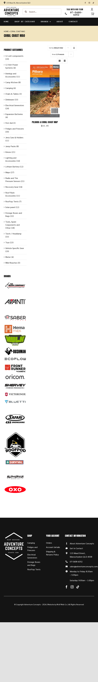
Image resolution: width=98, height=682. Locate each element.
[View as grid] (59, 60)
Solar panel (10, 207)
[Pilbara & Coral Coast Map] (45, 66)
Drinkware (9, 99)
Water (8, 257)
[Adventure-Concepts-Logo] (11, 8)
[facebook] (85, 3)
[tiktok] (93, 3)
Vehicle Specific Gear (14, 248)
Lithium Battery (12, 166)
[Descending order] (74, 47)
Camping (9, 88)
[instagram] (89, 3)
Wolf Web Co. (62, 604)
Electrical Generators (14, 105)
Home (6, 31)
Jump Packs (10, 146)
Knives (8, 152)
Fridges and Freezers (14, 128)
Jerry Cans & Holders (14, 137)
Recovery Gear (11, 187)
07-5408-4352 (76, 561)
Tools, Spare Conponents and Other (12, 224)
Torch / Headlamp (13, 233)
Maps (7, 172)
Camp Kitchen (11, 82)
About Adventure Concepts (82, 543)
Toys (7, 242)
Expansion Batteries (14, 114)
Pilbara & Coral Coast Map (45, 122)
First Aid (9, 123)
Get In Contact (76, 548)
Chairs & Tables (12, 93)
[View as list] (64, 60)
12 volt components (14, 56)
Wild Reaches (11, 262)
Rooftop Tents (12, 201)
